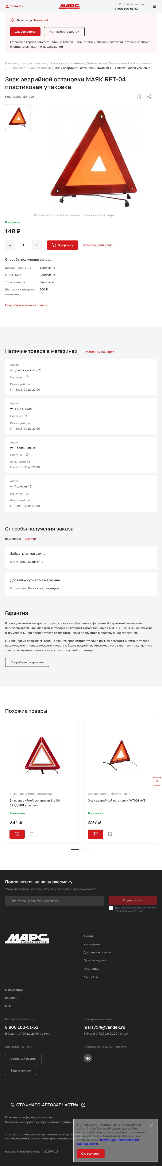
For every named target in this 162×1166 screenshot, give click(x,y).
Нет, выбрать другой (64, 31)
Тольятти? (41, 20)
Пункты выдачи (95, 960)
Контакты (91, 976)
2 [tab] (81, 849)
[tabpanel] (41, 781)
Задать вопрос (21, 1070)
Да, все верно (25, 31)
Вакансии (12, 998)
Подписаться (132, 900)
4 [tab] (87, 849)
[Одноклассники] (141, 101)
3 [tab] (84, 849)
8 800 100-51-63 (126, 8)
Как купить (92, 944)
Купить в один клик (97, 245)
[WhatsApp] (147, 101)
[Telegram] (127, 101)
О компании (14, 990)
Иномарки (91, 968)
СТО (8, 1006)
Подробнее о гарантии (27, 662)
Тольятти (29, 538)
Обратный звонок (23, 1058)
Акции (88, 936)
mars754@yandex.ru (104, 1027)
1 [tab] (75, 849)
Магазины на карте (100, 352)
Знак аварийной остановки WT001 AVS (117, 800)
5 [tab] (90, 849)
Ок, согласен (90, 1153)
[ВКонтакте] (134, 101)
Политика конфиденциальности (28, 1117)
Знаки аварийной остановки (30, 793)
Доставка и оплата (97, 952)
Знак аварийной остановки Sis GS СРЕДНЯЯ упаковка (34, 803)
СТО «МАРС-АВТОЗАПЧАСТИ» (47, 1104)
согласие (126, 907)
